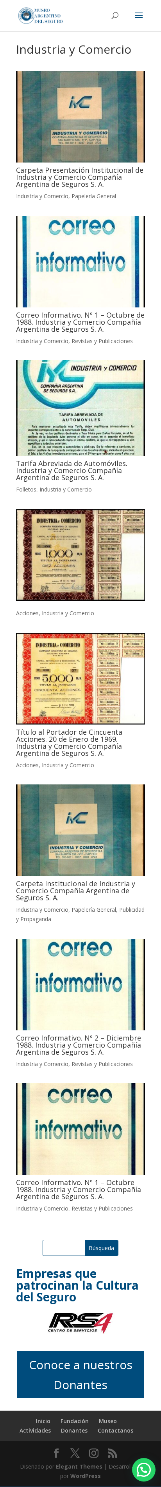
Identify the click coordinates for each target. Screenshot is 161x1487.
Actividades (35, 1430)
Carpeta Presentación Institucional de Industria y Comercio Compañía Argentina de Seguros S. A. (79, 177)
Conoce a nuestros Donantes (80, 1375)
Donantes (74, 1430)
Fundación (75, 1421)
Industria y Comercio (42, 196)
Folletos (26, 489)
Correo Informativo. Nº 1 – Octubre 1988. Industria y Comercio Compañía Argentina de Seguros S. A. (78, 1189)
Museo (108, 1421)
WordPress (85, 1476)
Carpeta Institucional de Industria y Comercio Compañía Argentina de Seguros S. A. (75, 890)
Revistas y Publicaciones (102, 341)
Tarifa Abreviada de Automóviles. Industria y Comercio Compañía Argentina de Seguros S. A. (71, 470)
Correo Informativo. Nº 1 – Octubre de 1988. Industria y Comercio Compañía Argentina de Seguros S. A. (80, 322)
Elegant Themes (79, 1466)
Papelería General (94, 196)
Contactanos (115, 1430)
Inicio (43, 1421)
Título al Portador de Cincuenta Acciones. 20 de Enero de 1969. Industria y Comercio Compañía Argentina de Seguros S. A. (69, 742)
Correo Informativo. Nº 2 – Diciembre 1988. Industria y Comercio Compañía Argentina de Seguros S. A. (78, 1045)
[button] (144, 1470)
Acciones (27, 613)
